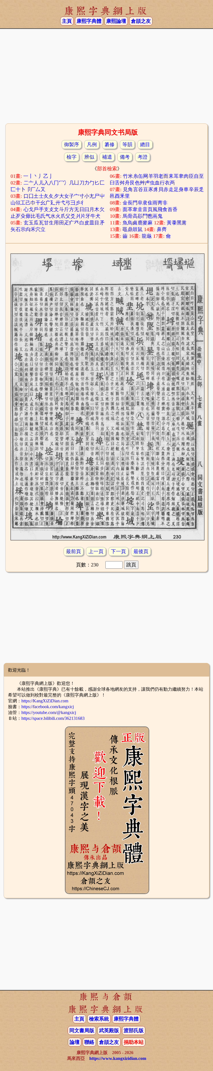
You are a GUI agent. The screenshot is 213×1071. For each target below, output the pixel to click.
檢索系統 (99, 1019)
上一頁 (95, 551)
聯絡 (89, 1042)
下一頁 (118, 551)
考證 (143, 157)
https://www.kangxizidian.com (117, 1058)
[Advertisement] (106, 78)
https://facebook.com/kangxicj (47, 706)
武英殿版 (109, 1030)
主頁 (67, 21)
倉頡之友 (141, 21)
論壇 (75, 1042)
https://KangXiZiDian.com (44, 700)
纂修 (110, 144)
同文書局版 (81, 1030)
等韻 (127, 144)
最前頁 (73, 551)
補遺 (107, 157)
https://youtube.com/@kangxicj (48, 712)
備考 (125, 157)
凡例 (92, 144)
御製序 (71, 144)
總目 (145, 144)
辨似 (89, 157)
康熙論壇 (116, 21)
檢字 (72, 157)
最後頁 (140, 551)
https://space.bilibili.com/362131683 (53, 718)
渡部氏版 (134, 1030)
